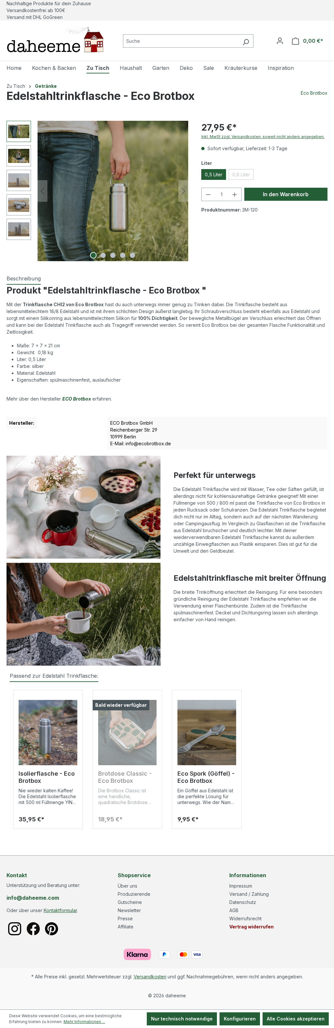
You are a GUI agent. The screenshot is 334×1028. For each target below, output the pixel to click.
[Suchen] (245, 41)
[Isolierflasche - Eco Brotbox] (48, 732)
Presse (125, 918)
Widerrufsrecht (245, 918)
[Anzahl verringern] (208, 194)
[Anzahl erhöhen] (235, 194)
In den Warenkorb (286, 194)
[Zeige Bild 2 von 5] (103, 255)
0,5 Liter (213, 174)
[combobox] (180, 41)
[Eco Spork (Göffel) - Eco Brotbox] (206, 732)
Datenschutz (242, 902)
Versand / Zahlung (249, 894)
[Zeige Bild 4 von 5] (122, 255)
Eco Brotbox (314, 93)
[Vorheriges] (42, 191)
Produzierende (134, 894)
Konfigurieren (240, 1018)
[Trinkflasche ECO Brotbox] (113, 191)
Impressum (240, 886)
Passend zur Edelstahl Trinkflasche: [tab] (54, 675)
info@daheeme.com (33, 897)
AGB (233, 910)
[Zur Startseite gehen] (55, 39)
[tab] (24, 279)
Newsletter (129, 910)
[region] (97, 191)
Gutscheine (130, 902)
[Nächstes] (183, 191)
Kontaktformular (60, 910)
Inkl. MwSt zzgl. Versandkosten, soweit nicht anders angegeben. (263, 136)
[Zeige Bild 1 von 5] (93, 255)
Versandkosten (150, 976)
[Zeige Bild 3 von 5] (112, 255)
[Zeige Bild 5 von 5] (132, 255)
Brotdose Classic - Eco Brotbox (125, 777)
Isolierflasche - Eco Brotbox (47, 777)
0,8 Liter (242, 176)
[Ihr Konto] (280, 40)
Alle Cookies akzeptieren (296, 1018)
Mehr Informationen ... (84, 1021)
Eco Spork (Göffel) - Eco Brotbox (206, 777)
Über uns (127, 886)
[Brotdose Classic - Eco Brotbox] (127, 732)
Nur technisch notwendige (182, 1018)
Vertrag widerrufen (251, 926)
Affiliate (125, 926)
